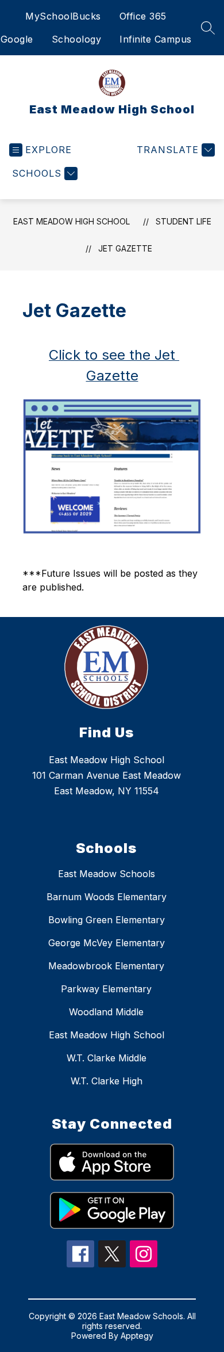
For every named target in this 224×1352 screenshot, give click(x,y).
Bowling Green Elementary (106, 920)
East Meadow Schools (106, 873)
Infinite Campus (155, 39)
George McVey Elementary (106, 943)
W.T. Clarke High (106, 1081)
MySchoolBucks (63, 16)
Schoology (77, 39)
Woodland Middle (106, 1012)
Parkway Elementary (106, 989)
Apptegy (137, 1335)
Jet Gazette (125, 248)
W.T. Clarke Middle (106, 1058)
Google (17, 39)
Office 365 (143, 16)
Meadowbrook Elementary (106, 966)
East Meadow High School (71, 221)
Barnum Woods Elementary (107, 896)
